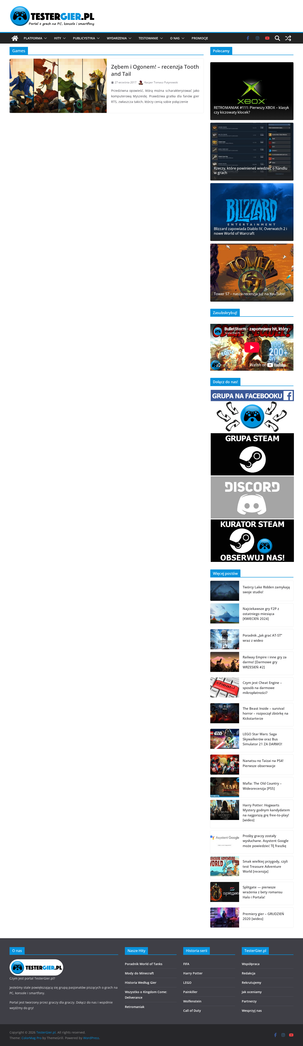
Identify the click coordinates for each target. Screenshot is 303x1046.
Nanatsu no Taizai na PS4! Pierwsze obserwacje (263, 763)
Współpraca (251, 964)
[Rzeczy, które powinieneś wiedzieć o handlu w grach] (251, 151)
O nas (175, 38)
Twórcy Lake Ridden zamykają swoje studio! (266, 589)
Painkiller (190, 992)
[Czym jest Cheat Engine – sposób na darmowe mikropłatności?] (224, 689)
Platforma (33, 38)
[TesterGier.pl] (15, 38)
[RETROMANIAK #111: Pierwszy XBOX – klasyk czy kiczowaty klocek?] (251, 91)
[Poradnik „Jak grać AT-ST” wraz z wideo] (224, 639)
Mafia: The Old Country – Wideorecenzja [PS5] (262, 786)
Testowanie (148, 38)
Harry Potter (193, 973)
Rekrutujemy (251, 982)
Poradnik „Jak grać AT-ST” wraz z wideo (262, 638)
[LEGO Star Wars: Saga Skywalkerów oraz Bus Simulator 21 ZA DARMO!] (224, 740)
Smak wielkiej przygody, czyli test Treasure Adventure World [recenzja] (265, 866)
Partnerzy (249, 1001)
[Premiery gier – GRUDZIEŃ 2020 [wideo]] (224, 918)
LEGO (187, 982)
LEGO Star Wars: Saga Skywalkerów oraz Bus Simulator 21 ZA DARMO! (262, 739)
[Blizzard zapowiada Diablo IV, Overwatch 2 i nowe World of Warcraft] (251, 212)
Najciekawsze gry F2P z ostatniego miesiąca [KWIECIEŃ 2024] (261, 613)
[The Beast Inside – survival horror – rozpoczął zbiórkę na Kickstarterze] (224, 714)
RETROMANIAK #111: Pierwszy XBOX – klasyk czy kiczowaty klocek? (251, 110)
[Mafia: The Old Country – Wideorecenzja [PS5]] (224, 787)
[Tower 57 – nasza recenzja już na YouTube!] (251, 272)
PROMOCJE (200, 38)
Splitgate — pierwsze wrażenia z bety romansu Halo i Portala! (262, 892)
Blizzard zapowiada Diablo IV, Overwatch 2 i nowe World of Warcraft (250, 231)
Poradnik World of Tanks (143, 964)
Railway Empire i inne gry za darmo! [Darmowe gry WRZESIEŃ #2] (265, 662)
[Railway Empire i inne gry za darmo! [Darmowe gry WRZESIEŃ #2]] (224, 663)
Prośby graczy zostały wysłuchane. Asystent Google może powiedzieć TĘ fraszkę (266, 841)
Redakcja (248, 973)
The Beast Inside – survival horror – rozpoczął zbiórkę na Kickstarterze (265, 713)
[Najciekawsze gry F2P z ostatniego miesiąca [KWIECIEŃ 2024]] (224, 615)
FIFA (186, 964)
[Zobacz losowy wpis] (288, 38)
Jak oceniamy (252, 992)
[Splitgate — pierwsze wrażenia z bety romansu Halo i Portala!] (224, 893)
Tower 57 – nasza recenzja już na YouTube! (249, 294)
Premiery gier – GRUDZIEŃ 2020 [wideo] (263, 916)
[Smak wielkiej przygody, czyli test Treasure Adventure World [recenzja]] (224, 867)
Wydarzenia (117, 38)
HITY (57, 38)
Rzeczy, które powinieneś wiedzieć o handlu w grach (250, 170)
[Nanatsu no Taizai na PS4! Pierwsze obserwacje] (224, 765)
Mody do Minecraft (139, 973)
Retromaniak (134, 1007)
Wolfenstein (192, 1001)
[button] (44, 38)
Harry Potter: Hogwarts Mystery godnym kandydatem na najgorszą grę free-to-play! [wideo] (266, 812)
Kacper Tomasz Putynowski (161, 82)
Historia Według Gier (140, 982)
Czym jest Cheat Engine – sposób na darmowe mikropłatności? (262, 687)
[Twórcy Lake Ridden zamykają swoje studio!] (224, 591)
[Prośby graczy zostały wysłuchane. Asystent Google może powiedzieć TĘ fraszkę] (224, 842)
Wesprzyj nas (252, 1010)
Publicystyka (84, 38)
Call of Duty (192, 1010)
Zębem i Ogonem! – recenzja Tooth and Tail (155, 70)
